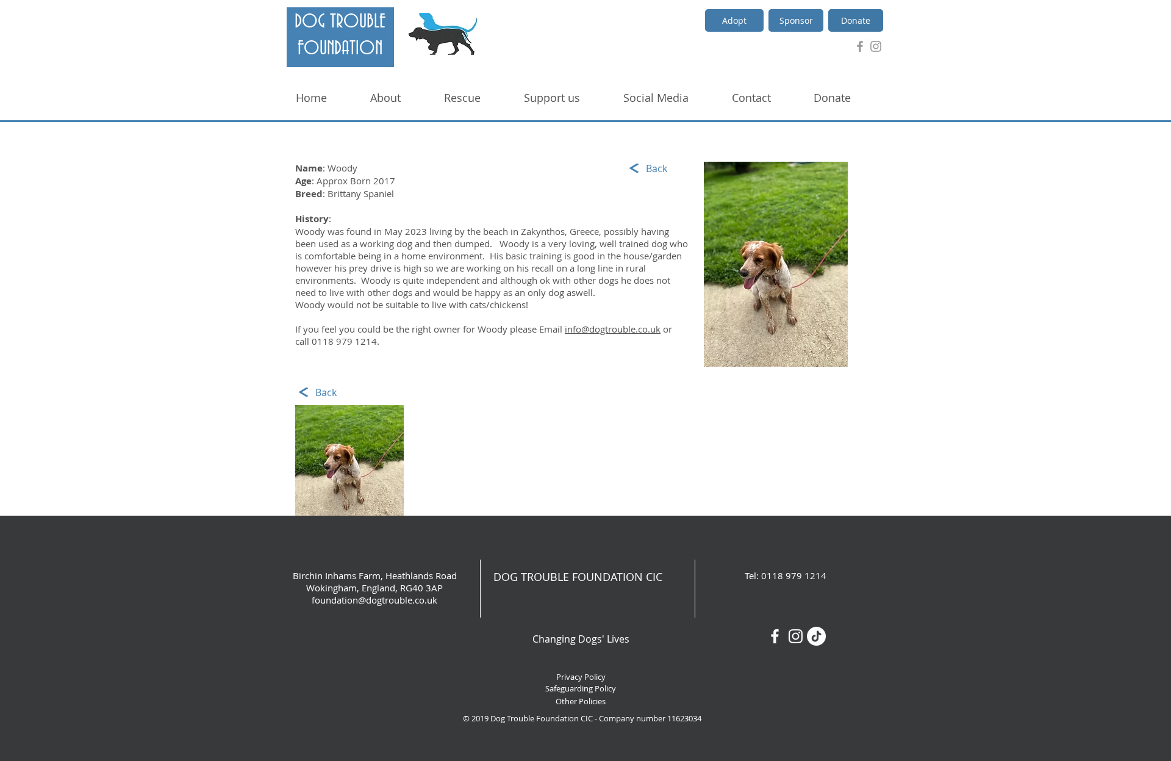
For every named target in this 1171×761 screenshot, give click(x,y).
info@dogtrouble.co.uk (613, 329)
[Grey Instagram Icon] (875, 46)
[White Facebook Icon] (774, 636)
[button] (349, 460)
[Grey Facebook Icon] (860, 46)
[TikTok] (816, 636)
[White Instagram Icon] (795, 636)
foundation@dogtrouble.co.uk (374, 600)
